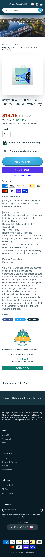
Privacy (5, 466)
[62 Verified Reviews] (23, 347)
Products (12, 44)
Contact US (6, 439)
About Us (6, 435)
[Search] (40, 10)
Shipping (16, 123)
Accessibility (7, 469)
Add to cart (22, 161)
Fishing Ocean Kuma (26, 552)
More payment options (22, 175)
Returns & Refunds (9, 462)
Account (36, 4)
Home (4, 44)
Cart (41, 4)
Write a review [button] (22, 368)
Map (4, 443)
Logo (18, 4)
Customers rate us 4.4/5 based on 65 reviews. (19, 350)
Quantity (5, 129)
